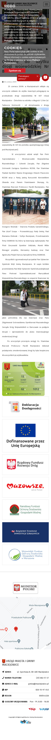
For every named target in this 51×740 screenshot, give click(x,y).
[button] (45, 77)
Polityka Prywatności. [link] (14, 40)
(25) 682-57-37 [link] (42, 678)
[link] (25, 407)
